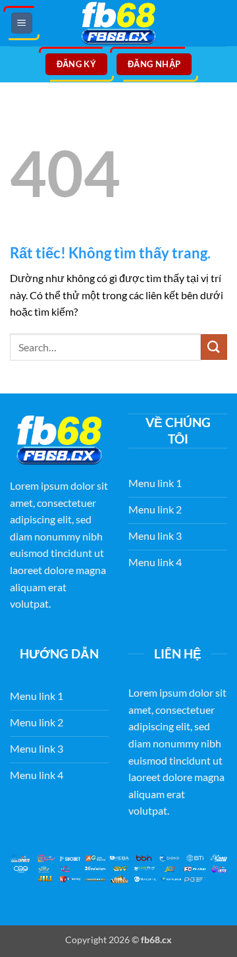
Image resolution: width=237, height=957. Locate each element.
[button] (21, 23)
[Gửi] (214, 347)
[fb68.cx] (118, 23)
